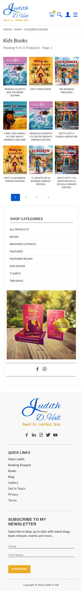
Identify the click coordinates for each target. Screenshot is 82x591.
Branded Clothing (23, 244)
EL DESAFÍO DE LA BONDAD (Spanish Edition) (40, 181)
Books (14, 237)
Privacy (13, 494)
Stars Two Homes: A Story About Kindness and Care (15, 136)
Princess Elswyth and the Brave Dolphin (15, 92)
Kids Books (17, 266)
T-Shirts (15, 273)
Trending (16, 281)
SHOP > (19, 29)
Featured (16, 251)
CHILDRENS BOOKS (36, 29)
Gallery (13, 483)
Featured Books (21, 259)
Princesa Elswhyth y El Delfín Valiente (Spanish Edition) (40, 136)
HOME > (8, 29)
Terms (12, 500)
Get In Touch (16, 489)
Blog (11, 477)
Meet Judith (16, 459)
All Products (19, 229)
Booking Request (19, 465)
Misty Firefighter (40, 89)
